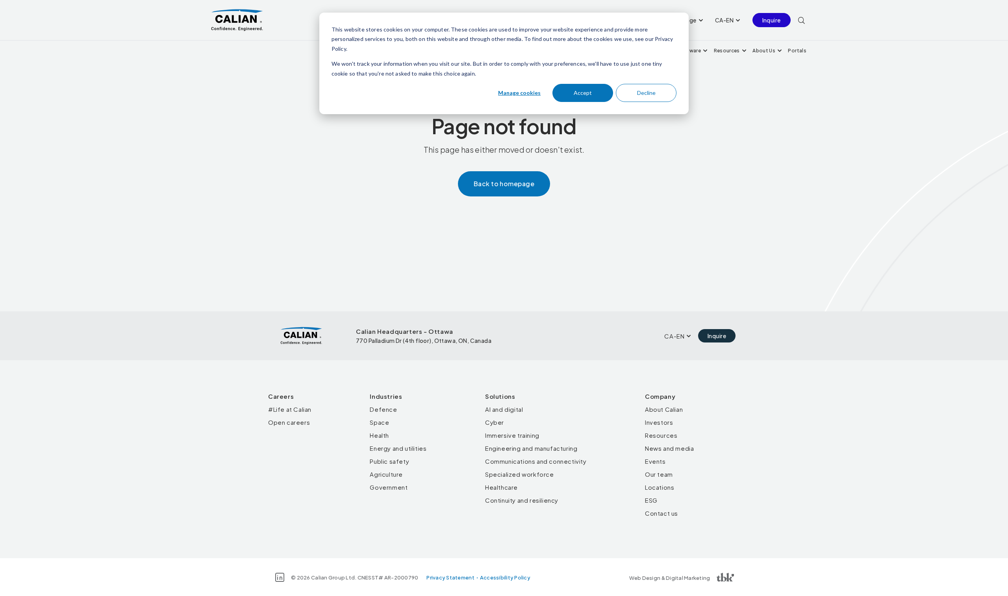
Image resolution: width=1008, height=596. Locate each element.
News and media (669, 448)
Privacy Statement (450, 577)
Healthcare (501, 487)
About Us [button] (763, 51)
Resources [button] (727, 51)
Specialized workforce (519, 474)
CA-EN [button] (724, 20)
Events (655, 461)
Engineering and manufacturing (531, 448)
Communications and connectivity (536, 461)
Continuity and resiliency (521, 500)
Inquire (771, 20)
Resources (661, 435)
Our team (659, 474)
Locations (659, 487)
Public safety (389, 461)
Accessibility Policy (505, 577)
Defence (383, 409)
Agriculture (386, 474)
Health (379, 435)
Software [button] (689, 51)
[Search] (801, 20)
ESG (651, 500)
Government (389, 487)
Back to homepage (504, 184)
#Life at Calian (289, 409)
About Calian (664, 409)
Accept (583, 92)
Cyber (494, 422)
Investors (659, 422)
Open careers (289, 422)
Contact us (661, 513)
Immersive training (512, 435)
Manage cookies (519, 92)
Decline (646, 92)
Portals (797, 51)
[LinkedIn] (279, 577)
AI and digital (504, 409)
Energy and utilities (398, 448)
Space (379, 422)
